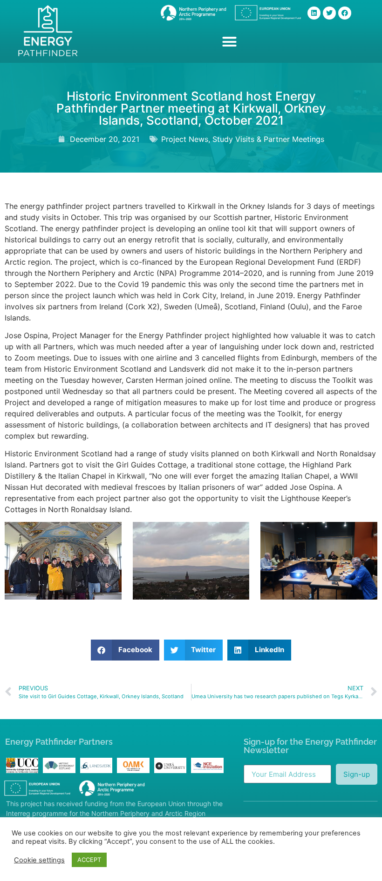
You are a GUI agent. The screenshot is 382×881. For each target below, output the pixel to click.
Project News (184, 139)
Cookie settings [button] (39, 860)
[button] (229, 41)
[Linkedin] (314, 13)
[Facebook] (344, 13)
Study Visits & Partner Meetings (268, 139)
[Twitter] (329, 13)
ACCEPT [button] (89, 859)
